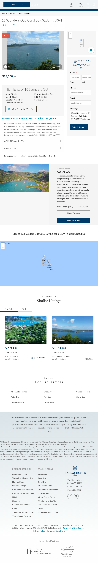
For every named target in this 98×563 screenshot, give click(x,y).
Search (4, 13)
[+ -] (81, 43)
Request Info (17, 4)
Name (73, 72)
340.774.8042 (75, 490)
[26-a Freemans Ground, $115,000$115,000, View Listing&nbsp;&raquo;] (51, 268)
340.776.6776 (79, 65)
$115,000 (59, 348)
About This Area (73, 213)
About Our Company (40, 525)
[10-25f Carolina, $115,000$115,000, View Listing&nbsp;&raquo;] (44, 261)
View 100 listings (74, 220)
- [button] (70, 36)
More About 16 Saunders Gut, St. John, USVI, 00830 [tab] (29, 118)
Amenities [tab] (10, 148)
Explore (64, 525)
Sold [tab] (24, 309)
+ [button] (70, 33)
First (72, 82)
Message (74, 108)
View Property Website (22, 109)
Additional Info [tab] (14, 141)
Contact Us (78, 525)
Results (13, 13)
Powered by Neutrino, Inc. (73, 528)
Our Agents (54, 525)
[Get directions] (91, 50)
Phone (73, 88)
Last (83, 82)
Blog (70, 525)
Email (73, 98)
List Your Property (22, 525)
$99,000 (11, 348)
